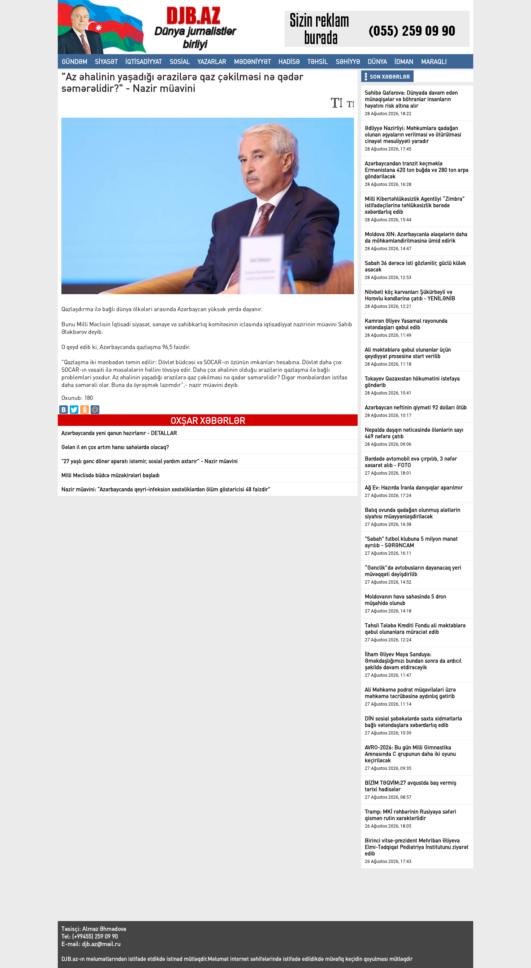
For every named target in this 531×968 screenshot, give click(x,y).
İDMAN (403, 61)
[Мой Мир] (95, 409)
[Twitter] (74, 409)
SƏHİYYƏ (348, 61)
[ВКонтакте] (63, 409)
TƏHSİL (317, 61)
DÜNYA (377, 61)
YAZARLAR (212, 61)
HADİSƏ (289, 61)
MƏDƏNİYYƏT (252, 61)
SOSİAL (180, 61)
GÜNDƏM (74, 61)
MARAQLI (434, 61)
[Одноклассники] (84, 409)
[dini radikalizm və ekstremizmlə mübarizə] (171, 52)
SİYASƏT (106, 61)
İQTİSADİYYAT (143, 61)
